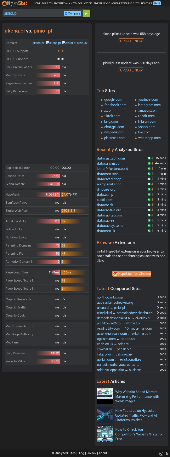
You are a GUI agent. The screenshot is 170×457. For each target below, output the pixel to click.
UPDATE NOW (131, 41)
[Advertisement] (47, 131)
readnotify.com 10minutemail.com (124, 328)
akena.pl (39, 43)
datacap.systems (110, 226)
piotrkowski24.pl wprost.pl (118, 323)
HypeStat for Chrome (134, 274)
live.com (144, 132)
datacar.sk (105, 205)
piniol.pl (81, 43)
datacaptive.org (109, 210)
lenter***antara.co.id (112, 169)
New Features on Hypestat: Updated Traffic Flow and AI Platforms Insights (136, 415)
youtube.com (148, 100)
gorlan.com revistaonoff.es (119, 360)
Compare (74, 13)
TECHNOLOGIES (143, 3)
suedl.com (104, 200)
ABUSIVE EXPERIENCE (122, 3)
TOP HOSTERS (85, 3)
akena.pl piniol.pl (111, 308)
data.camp (105, 195)
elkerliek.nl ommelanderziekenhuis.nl (125, 313)
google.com (113, 100)
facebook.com (115, 105)
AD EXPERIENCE (102, 3)
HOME (37, 3)
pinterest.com (114, 138)
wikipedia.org (114, 132)
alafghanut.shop (109, 184)
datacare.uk (106, 231)
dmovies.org (106, 189)
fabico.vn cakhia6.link (114, 354)
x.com (108, 111)
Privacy (91, 453)
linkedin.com (147, 122)
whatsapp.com (149, 138)
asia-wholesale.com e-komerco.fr (124, 334)
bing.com (111, 122)
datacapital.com (109, 215)
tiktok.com (112, 116)
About (103, 453)
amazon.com (148, 111)
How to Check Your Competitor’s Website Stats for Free (139, 434)
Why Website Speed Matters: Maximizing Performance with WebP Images (137, 396)
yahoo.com (146, 127)
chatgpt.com (114, 127)
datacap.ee (105, 221)
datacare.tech (108, 174)
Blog (81, 453)
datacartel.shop (109, 179)
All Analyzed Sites (63, 453)
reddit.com (146, 116)
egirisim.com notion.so (116, 339)
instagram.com (149, 105)
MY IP (157, 3)
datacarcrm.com (109, 164)
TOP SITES (47, 3)
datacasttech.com (111, 158)
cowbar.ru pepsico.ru (114, 349)
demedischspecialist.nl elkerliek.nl (123, 318)
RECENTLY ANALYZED (65, 3)
